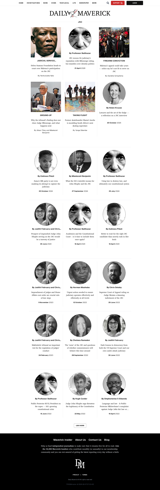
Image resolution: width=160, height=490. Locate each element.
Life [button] (74, 3)
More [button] (94, 3)
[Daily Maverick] (80, 13)
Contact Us (95, 439)
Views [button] (53, 3)
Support (116, 3)
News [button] (45, 3)
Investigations (33, 3)
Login (135, 3)
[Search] (108, 3)
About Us (80, 439)
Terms (84, 475)
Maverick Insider (62, 439)
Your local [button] (64, 3)
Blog (106, 439)
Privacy (76, 475)
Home (21, 3)
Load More (80, 426)
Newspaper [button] (84, 3)
